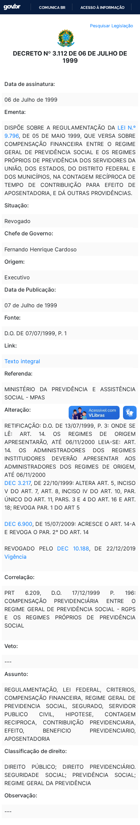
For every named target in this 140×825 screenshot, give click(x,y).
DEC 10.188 (71, 548)
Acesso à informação (102, 7)
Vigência (15, 556)
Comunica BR (52, 7)
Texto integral (22, 361)
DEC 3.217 (17, 483)
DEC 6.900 (18, 523)
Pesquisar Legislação (111, 25)
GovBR (11, 7)
